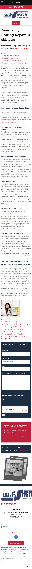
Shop (16, 23)
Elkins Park (10, 550)
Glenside (15, 550)
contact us (4, 293)
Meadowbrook (4, 554)
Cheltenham (23, 547)
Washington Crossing (19, 556)
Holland (21, 550)
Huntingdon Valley (5, 552)
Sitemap (28, 566)
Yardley (6, 558)
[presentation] (15, 409)
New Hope (11, 554)
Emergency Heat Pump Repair (12, 61)
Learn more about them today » (14, 436)
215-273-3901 (16, 6)
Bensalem (16, 547)
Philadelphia (23, 554)
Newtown (17, 554)
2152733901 (9, 504)
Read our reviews (16, 543)
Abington (10, 547)
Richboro (3, 556)
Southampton (9, 556)
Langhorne (21, 552)
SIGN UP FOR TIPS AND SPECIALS (12, 396)
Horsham (25, 550)
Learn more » (24, 450)
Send (3, 415)
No (3, 400)
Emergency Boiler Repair (10, 58)
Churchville (4, 550)
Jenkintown (14, 552)
